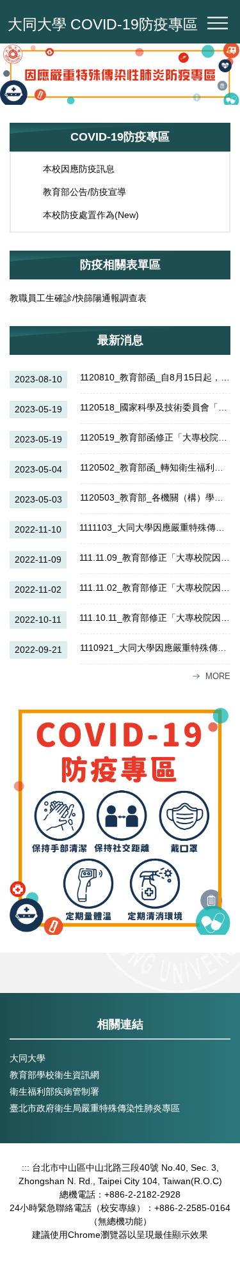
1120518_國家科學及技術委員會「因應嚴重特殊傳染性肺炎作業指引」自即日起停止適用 (155, 407)
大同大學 (27, 1058)
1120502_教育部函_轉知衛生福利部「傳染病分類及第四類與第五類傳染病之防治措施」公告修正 (155, 467)
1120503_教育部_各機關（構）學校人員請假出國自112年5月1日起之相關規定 (155, 497)
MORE (217, 676)
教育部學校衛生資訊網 (54, 1075)
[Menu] (217, 23)
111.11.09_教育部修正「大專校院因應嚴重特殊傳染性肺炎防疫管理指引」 (154, 557)
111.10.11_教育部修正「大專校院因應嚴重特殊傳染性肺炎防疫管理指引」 (154, 618)
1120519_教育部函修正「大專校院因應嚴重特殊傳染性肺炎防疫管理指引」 (155, 437)
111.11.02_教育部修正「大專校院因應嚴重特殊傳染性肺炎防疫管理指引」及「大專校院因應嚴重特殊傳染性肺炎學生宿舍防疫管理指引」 (154, 587)
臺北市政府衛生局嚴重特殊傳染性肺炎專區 (95, 1108)
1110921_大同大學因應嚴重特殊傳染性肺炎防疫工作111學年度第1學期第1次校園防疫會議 (155, 648)
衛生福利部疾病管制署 (54, 1091)
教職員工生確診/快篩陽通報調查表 (78, 298)
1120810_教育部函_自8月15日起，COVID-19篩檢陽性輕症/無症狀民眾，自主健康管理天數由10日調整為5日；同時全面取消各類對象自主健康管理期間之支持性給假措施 (155, 377)
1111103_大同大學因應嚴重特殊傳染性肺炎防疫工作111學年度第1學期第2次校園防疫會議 (154, 527)
